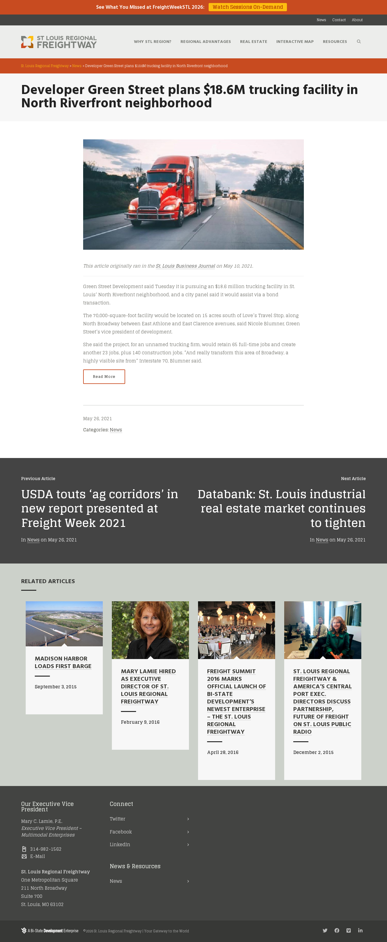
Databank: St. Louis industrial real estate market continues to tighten (281, 508)
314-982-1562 (46, 849)
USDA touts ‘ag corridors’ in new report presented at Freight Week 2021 (99, 508)
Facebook (121, 832)
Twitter (117, 819)
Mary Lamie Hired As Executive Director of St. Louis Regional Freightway (148, 687)
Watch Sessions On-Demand (248, 7)
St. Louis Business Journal (185, 266)
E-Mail (37, 856)
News (116, 430)
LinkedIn (120, 844)
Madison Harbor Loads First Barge (63, 662)
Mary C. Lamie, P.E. (41, 821)
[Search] (359, 42)
